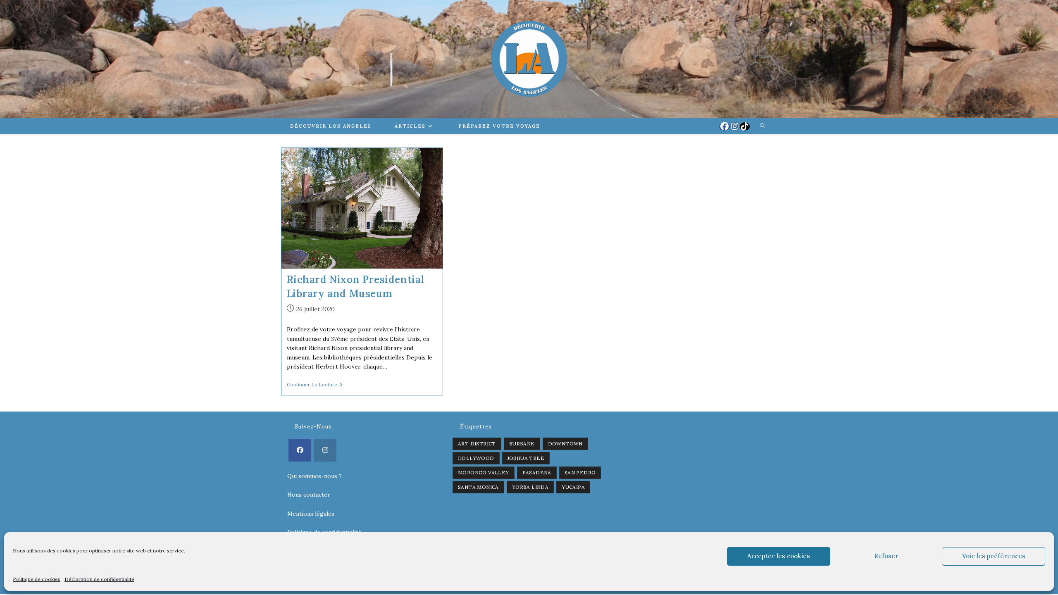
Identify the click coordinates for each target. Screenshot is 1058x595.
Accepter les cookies (778, 556)
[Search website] (762, 126)
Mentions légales (310, 513)
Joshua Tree (526, 458)
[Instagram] (325, 450)
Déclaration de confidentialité (99, 579)
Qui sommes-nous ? (314, 476)
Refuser (886, 556)
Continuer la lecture (315, 385)
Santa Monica (478, 487)
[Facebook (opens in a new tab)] (724, 126)
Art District (477, 443)
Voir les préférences (993, 556)
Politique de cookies (36, 579)
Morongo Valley (483, 472)
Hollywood (476, 458)
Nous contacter (308, 494)
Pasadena (536, 472)
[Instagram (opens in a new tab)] (735, 126)
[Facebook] (299, 450)
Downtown (565, 443)
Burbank (522, 443)
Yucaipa (573, 487)
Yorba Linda (530, 487)
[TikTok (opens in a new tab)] (745, 126)
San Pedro (580, 472)
